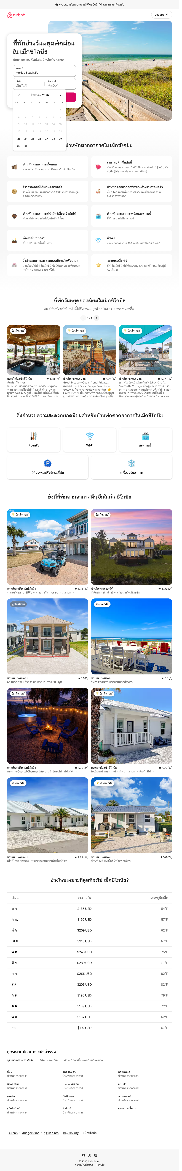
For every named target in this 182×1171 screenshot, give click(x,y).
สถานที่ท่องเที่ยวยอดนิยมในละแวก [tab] (83, 1060)
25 (32, 138)
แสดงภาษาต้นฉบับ (113, 4)
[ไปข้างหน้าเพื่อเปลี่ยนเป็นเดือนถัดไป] (60, 95)
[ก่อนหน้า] (83, 318)
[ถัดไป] (96, 318)
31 (26, 146)
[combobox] (44, 73)
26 (39, 138)
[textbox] (29, 86)
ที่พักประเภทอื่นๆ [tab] (48, 1060)
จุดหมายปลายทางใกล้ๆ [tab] (20, 1060)
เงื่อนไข (101, 1165)
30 (18, 146)
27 (46, 138)
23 (18, 138)
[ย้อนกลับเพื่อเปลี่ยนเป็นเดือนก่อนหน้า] (19, 95)
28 (53, 138)
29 (60, 138)
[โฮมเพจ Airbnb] (16, 14)
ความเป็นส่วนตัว (84, 1165)
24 (25, 138)
